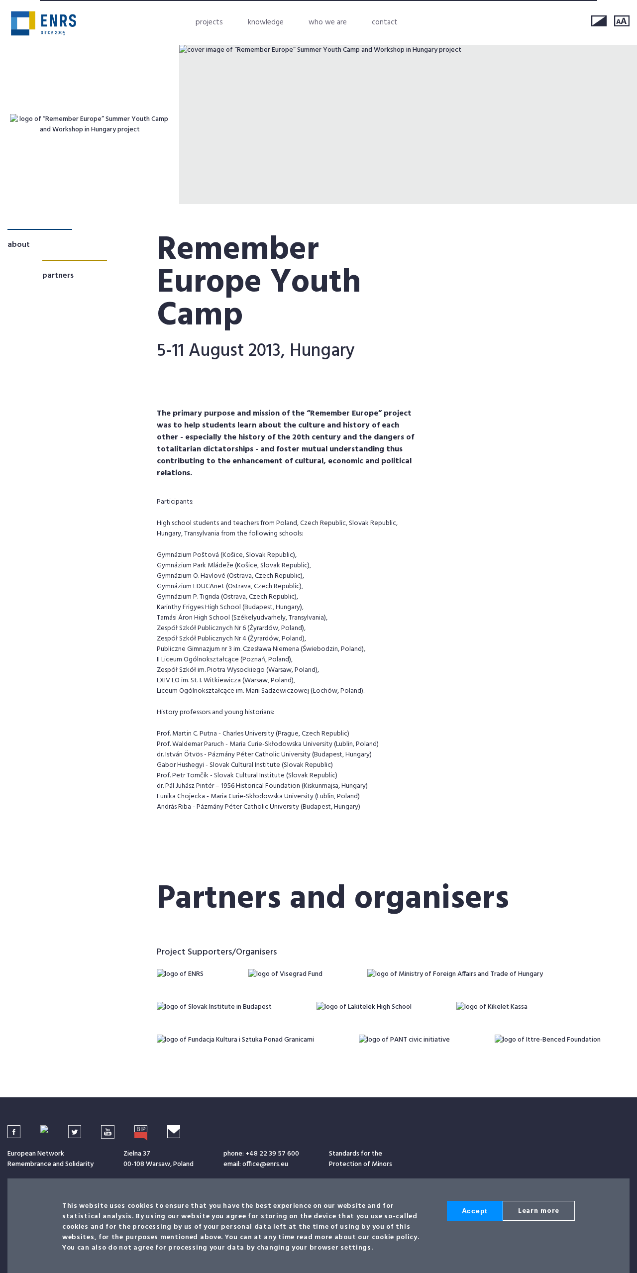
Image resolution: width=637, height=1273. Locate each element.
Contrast (599, 20)
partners (58, 275)
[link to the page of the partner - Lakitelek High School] (364, 1007)
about (18, 244)
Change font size (622, 20)
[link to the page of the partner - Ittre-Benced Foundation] (548, 1040)
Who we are (328, 22)
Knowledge (266, 22)
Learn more (538, 1211)
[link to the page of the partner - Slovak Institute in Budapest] (214, 1007)
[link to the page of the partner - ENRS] (180, 974)
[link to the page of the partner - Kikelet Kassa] (492, 1007)
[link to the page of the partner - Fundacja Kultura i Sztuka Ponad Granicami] (235, 1040)
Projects (209, 22)
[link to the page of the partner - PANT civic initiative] (404, 1040)
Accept (475, 1211)
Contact (385, 22)
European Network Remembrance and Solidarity (43, 23)
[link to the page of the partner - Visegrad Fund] (285, 974)
